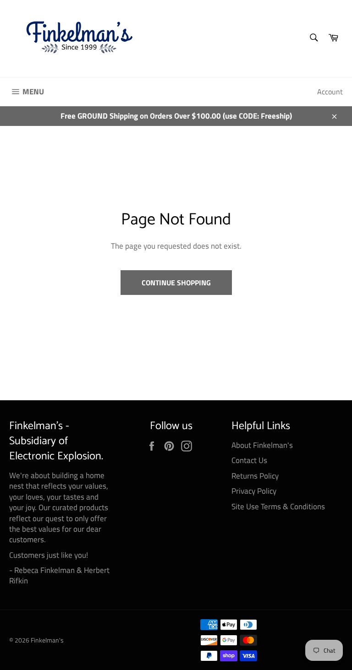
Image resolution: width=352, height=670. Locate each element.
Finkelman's (47, 640)
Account (330, 91)
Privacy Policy (253, 491)
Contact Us (249, 460)
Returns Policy (255, 476)
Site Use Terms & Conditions (278, 506)
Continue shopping (176, 282)
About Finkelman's (262, 445)
